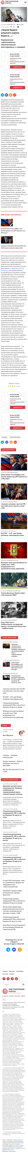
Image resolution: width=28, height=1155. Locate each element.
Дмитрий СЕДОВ (11, 24)
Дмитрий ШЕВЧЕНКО (12, 472)
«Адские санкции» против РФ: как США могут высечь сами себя (13, 247)
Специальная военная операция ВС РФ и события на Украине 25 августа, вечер (14, 705)
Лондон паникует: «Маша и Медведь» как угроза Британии (13, 763)
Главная (4, 971)
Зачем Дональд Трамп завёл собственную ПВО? (13, 594)
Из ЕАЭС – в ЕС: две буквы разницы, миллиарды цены (12, 534)
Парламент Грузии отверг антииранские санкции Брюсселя (12, 893)
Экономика (19, 971)
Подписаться (17, 67)
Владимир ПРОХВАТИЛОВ (13, 590)
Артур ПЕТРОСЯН (11, 531)
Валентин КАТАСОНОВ (12, 560)
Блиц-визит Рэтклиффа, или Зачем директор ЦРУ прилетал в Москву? (13, 231)
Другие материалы (8, 450)
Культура (5, 974)
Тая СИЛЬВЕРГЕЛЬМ (12, 501)
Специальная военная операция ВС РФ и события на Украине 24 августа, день (14, 919)
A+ (11, 27)
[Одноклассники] (10, 94)
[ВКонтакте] (6, 94)
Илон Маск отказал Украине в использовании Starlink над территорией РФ (14, 927)
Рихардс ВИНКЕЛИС (12, 620)
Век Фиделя (8, 735)
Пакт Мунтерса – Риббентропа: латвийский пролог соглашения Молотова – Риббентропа (13, 625)
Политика (21, 24)
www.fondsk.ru (16, 1145)
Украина (4, 437)
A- (14, 27)
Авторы (11, 996)
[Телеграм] (2, 94)
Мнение (4, 725)
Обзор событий (13, 641)
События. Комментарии (10, 779)
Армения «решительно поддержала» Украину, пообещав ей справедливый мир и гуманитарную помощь (18, 650)
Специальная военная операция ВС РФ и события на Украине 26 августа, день (18, 679)
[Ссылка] (14, 94)
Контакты (17, 996)
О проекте (5, 996)
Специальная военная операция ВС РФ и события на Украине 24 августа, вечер (14, 901)
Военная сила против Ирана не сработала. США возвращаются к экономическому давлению (14, 565)
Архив (23, 996)
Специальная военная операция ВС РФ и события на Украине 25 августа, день (14, 860)
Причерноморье (15, 437)
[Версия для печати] (18, 26)
